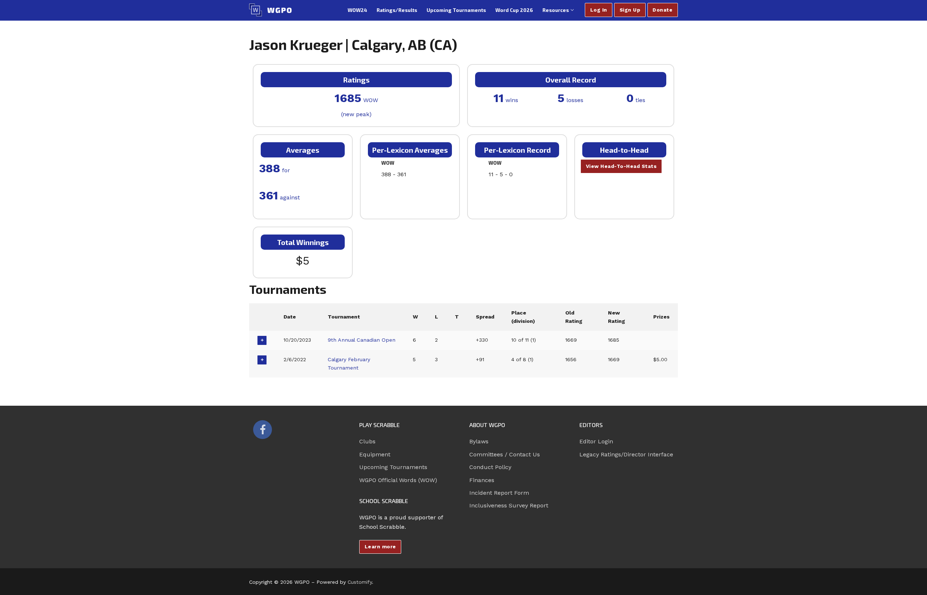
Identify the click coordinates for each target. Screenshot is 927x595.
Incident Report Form (499, 492)
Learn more (380, 546)
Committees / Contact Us (504, 454)
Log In (598, 10)
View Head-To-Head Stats (621, 166)
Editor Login (596, 441)
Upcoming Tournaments (393, 467)
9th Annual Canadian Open (361, 340)
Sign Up (630, 10)
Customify (360, 582)
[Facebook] (262, 429)
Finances (481, 480)
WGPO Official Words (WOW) (398, 480)
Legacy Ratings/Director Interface (626, 454)
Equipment (374, 454)
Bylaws (478, 441)
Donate (662, 10)
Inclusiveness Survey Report (508, 505)
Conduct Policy (490, 467)
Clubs (367, 441)
